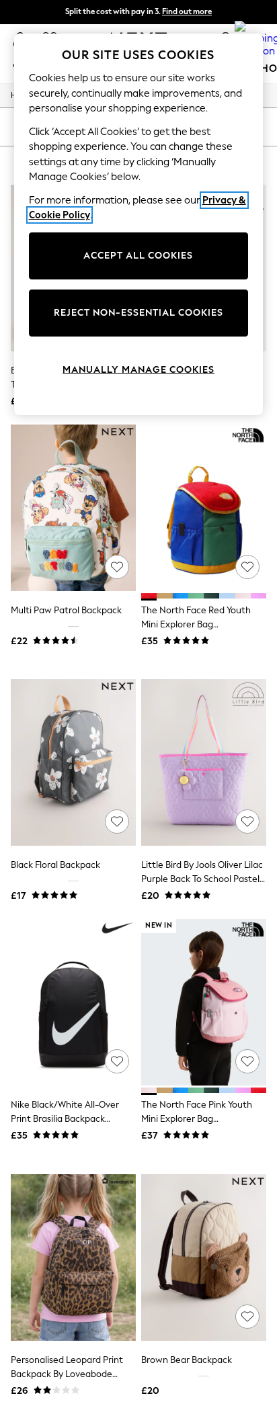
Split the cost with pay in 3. (138, 11)
